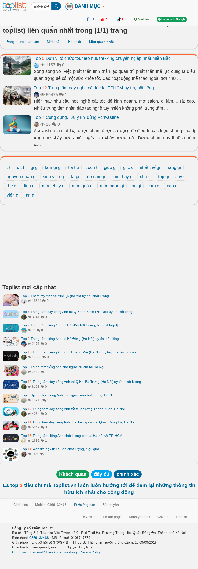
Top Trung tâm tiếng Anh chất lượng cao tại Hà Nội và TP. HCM (71, 436)
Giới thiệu (20, 505)
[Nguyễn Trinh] (24, 301)
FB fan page (112, 517)
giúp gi (110, 167)
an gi (30, 195)
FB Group (88, 517)
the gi (12, 185)
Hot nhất (74, 42)
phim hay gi (122, 176)
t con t (91, 167)
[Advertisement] (99, 246)
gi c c (128, 167)
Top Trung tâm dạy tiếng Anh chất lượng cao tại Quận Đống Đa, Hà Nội (77, 422)
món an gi (95, 176)
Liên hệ (181, 517)
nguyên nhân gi (21, 176)
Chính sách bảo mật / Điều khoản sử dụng (44, 552)
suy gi (181, 176)
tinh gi (29, 185)
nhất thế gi (150, 167)
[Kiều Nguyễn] (36, 94)
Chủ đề (163, 517)
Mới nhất (53, 42)
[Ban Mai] (24, 317)
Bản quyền (110, 505)
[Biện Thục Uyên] (36, 124)
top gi (163, 176)
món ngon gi (112, 185)
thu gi (135, 185)
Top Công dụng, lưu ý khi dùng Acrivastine (76, 117)
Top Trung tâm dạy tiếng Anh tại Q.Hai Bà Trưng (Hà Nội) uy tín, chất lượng (81, 382)
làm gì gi (53, 167)
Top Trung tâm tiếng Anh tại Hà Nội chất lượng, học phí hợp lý (70, 325)
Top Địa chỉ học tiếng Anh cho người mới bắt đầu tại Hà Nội (67, 395)
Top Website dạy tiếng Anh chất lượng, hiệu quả (60, 449)
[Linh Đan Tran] (24, 330)
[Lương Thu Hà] (24, 454)
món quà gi (82, 185)
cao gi (172, 185)
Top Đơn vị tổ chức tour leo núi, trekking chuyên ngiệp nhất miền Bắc (102, 58)
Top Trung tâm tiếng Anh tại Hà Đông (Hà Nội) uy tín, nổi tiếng (70, 339)
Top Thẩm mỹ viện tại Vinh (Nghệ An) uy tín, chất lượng (65, 296)
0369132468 (39, 537)
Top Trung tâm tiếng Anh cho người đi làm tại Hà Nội (62, 367)
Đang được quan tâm (23, 42)
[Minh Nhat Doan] (24, 427)
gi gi (35, 167)
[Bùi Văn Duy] (24, 440)
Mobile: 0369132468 (51, 505)
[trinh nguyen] (24, 372)
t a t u (73, 167)
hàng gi (174, 167)
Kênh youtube (139, 517)
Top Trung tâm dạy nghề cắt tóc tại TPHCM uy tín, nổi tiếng (94, 87)
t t (8, 167)
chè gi (146, 176)
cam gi (154, 185)
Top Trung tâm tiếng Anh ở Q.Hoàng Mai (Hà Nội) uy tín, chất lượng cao (78, 352)
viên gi (13, 195)
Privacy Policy (90, 552)
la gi (75, 176)
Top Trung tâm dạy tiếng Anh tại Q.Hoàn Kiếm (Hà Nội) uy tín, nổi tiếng (76, 312)
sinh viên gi (54, 176)
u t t (20, 167)
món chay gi (53, 185)
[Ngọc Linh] (36, 64)
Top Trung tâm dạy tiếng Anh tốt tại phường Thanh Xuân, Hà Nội (73, 409)
